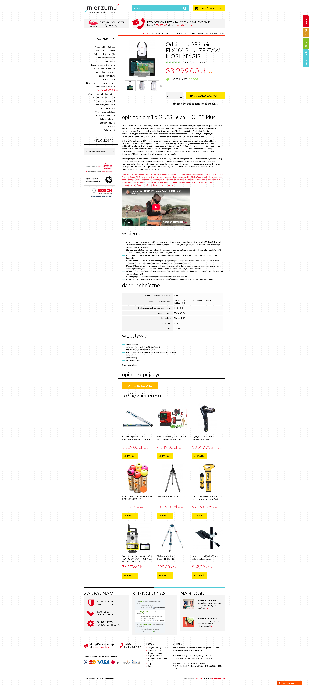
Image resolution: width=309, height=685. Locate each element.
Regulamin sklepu (154, 655)
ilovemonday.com (218, 678)
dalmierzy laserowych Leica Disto (165, 182)
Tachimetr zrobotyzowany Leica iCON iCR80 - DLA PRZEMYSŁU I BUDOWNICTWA (137, 559)
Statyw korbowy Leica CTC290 (171, 496)
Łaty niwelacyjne (107, 122)
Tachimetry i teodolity (105, 104)
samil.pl (199, 678)
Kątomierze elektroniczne (103, 65)
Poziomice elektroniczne (104, 97)
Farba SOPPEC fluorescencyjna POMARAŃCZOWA (137, 497)
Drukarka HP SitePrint (104, 47)
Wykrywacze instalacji (105, 112)
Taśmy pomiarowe (106, 108)
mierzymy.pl (109, 678)
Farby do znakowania (105, 115)
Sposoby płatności (154, 650)
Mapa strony (152, 663)
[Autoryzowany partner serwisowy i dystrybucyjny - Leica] (107, 23)
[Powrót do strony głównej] (143, 33)
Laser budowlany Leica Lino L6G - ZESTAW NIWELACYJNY (172, 438)
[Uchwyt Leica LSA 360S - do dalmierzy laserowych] (207, 538)
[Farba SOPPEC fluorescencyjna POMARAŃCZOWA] (137, 478)
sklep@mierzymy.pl (102, 644)
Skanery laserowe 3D (105, 50)
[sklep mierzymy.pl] (106, 8)
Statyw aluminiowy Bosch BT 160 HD (166, 557)
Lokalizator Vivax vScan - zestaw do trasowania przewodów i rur (207, 497)
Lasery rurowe (108, 79)
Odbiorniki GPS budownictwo (101, 94)
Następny (160, 86)
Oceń (202, 62)
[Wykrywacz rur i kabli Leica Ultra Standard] (207, 418)
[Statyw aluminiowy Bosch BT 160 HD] (172, 538)
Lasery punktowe (107, 75)
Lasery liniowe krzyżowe (104, 68)
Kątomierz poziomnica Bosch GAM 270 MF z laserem (136, 438)
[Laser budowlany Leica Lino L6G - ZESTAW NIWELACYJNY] (172, 418)
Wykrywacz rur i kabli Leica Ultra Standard (202, 438)
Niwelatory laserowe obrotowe (100, 83)
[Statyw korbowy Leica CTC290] (172, 478)
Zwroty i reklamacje (155, 653)
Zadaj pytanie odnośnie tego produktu (197, 103)
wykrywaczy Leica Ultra (192, 182)
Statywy (111, 126)
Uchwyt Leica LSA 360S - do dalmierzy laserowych (205, 557)
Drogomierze (109, 61)
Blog (149, 666)
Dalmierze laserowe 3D (104, 54)
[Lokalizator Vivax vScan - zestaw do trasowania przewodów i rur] (207, 478)
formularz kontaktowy (101, 647)
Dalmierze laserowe (106, 57)
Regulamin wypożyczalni (157, 658)
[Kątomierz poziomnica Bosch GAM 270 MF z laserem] (137, 418)
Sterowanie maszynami (104, 101)
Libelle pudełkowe (107, 119)
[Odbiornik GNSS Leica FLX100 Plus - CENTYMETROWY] (130, 86)
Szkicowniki (109, 130)
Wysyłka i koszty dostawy (157, 647)
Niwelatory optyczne (105, 86)
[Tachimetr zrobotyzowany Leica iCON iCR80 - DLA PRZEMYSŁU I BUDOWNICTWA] (137, 538)
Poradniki (151, 661)
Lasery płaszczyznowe (105, 72)
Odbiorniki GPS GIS (158, 33)
